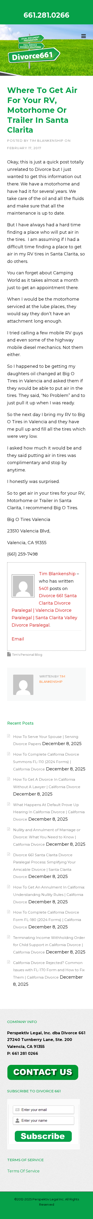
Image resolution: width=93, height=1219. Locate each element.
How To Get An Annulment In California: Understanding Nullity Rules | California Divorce (49, 894)
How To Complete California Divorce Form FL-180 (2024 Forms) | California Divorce (47, 919)
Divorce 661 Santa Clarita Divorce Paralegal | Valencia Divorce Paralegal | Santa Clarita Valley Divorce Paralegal (44, 610)
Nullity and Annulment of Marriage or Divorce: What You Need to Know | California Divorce (46, 837)
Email (18, 639)
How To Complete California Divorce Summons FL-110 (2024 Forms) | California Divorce (46, 761)
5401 (43, 588)
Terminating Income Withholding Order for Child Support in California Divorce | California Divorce (49, 944)
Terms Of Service (23, 1171)
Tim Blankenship (47, 140)
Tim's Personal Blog (27, 654)
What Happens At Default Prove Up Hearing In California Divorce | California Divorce (49, 812)
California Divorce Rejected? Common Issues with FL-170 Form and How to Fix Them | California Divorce (49, 970)
